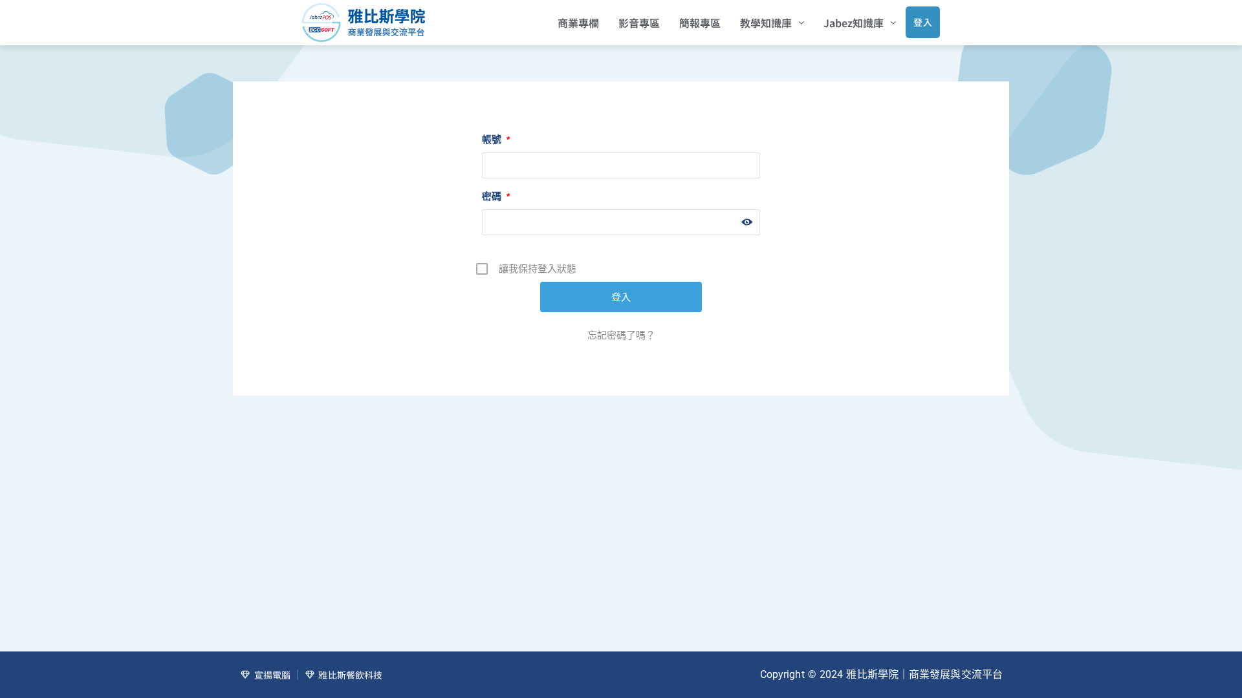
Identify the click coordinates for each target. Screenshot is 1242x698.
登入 (922, 22)
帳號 (496, 139)
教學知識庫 (766, 22)
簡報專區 (700, 22)
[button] (772, 22)
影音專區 (639, 22)
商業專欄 (578, 22)
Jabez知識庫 (853, 22)
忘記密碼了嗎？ (621, 335)
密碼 (496, 196)
